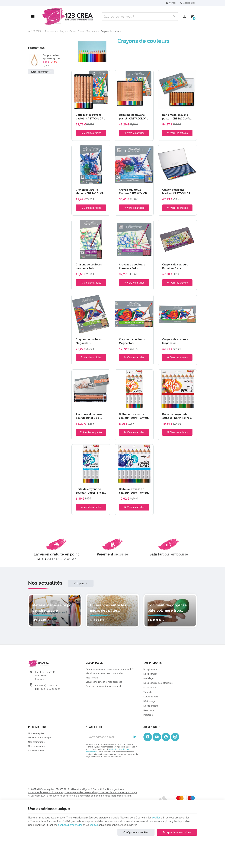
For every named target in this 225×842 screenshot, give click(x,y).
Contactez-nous (36, 750)
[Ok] (135, 737)
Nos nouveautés (36, 746)
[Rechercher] (174, 16)
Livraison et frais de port (40, 737)
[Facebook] (147, 737)
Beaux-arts (50, 31)
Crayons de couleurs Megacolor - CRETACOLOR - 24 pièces (132, 341)
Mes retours (92, 678)
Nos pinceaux (150, 669)
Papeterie (148, 715)
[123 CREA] (67, 16)
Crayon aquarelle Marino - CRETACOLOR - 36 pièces (177, 191)
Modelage (148, 678)
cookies (156, 817)
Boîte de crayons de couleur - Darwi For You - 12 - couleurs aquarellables (90, 491)
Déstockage (149, 701)
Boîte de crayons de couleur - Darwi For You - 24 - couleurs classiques (176, 416)
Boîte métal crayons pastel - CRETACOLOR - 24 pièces (133, 117)
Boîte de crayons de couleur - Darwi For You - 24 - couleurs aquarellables (133, 491)
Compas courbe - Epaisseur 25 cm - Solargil (51, 57)
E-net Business (54, 796)
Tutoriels (147, 692)
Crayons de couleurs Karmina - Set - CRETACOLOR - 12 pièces (89, 266)
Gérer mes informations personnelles (104, 686)
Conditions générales (113, 789)
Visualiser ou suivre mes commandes (104, 673)
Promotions (36, 48)
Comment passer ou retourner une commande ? (109, 669)
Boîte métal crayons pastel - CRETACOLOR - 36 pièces (176, 117)
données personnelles (70, 825)
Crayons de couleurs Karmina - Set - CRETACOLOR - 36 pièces (175, 266)
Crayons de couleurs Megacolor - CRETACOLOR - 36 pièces (175, 341)
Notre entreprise (36, 733)
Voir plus (79, 583)
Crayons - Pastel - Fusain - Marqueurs (78, 31)
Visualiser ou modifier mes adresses (104, 682)
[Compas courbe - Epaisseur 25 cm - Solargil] (34, 60)
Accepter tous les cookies (177, 832)
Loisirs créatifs (150, 706)
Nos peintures (150, 674)
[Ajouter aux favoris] (105, 75)
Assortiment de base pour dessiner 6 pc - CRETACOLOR (89, 416)
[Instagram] (175, 737)
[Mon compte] (184, 16)
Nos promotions (36, 742)
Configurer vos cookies (136, 832)
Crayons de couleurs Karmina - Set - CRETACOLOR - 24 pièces (132, 266)
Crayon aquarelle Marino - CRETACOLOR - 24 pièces (134, 191)
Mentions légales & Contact (87, 789)
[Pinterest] (166, 737)
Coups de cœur (151, 696)
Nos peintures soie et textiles (158, 683)
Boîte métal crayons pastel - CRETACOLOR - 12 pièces (90, 117)
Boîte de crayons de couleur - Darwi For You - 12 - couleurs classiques (133, 416)
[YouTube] (157, 737)
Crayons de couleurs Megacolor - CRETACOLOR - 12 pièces (89, 341)
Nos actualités (45, 583)
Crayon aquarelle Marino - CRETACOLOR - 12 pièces (90, 191)
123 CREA (36, 31)
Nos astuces (149, 687)
